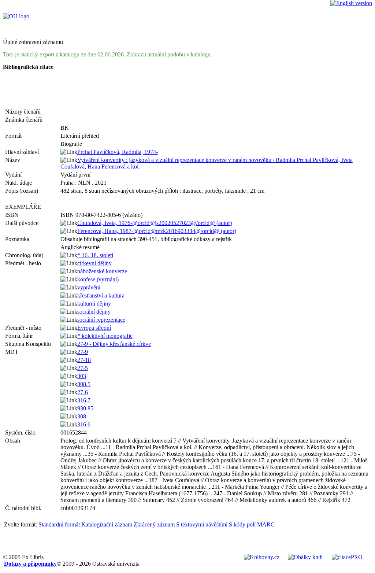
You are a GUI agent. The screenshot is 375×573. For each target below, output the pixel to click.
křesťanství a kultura (101, 295)
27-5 (82, 368)
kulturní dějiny (94, 303)
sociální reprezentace (101, 320)
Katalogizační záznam (106, 524)
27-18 (84, 360)
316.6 (83, 424)
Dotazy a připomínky (30, 564)
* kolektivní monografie (105, 336)
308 (81, 416)
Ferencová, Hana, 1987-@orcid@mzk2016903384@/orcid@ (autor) (156, 231)
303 (81, 376)
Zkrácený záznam (154, 524)
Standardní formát (59, 524)
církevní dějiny (94, 263)
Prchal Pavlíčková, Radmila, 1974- (117, 152)
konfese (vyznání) (98, 279)
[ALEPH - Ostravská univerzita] (16, 16)
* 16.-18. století (95, 255)
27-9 (82, 352)
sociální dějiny (94, 311)
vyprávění (88, 287)
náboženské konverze (102, 271)
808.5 (83, 384)
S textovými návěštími (201, 524)
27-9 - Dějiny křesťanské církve (114, 344)
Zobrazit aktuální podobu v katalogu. (169, 54)
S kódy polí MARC (252, 524)
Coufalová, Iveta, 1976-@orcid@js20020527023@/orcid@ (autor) (154, 223)
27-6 (82, 392)
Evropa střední (94, 328)
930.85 (85, 408)
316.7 (83, 400)
